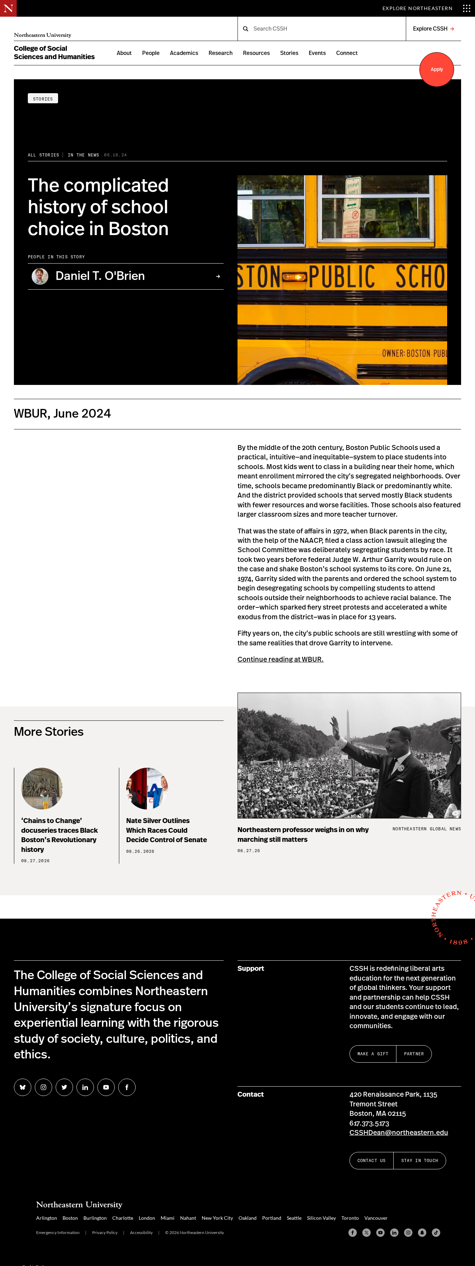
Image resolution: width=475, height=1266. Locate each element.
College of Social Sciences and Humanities (54, 53)
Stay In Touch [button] (419, 1160)
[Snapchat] (422, 1232)
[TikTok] (436, 1232)
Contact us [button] (371, 1160)
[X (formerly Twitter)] (366, 1232)
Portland (271, 1218)
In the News (83, 155)
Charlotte (122, 1218)
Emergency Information (58, 1232)
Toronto (350, 1218)
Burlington (95, 1218)
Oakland (248, 1218)
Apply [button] (437, 69)
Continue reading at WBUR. (281, 659)
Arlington (46, 1218)
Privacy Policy (105, 1232)
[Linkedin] (394, 1232)
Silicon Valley (321, 1218)
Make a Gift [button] (373, 1053)
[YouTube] (380, 1232)
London (147, 1218)
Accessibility (141, 1232)
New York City (217, 1218)
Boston (70, 1218)
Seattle (294, 1218)
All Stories (43, 155)
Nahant (188, 1218)
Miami (168, 1218)
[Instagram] (408, 1232)
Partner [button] (414, 1053)
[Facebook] (352, 1232)
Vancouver (376, 1218)
